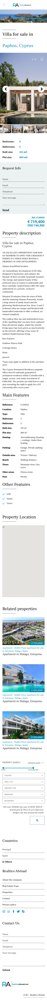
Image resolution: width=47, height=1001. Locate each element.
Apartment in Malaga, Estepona (23, 651)
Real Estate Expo (10, 886)
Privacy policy (9, 904)
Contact (6, 898)
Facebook (13, 911)
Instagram (3, 911)
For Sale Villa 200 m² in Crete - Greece (34, 18)
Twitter (18, 911)
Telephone (7, 191)
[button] (3, 4)
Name (5, 179)
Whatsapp (8, 911)
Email (5, 185)
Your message (9, 197)
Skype (23, 911)
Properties (7, 892)
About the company (12, 880)
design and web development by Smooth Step (34, 997)
